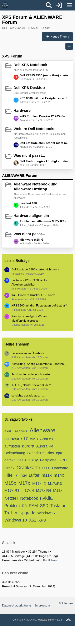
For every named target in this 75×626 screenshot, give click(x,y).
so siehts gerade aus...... (27, 395)
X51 (32, 520)
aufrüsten (12, 446)
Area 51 (46, 439)
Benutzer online (15, 573)
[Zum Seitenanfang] (68, 620)
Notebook (29, 498)
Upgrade (27, 512)
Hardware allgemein (31, 216)
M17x (24, 483)
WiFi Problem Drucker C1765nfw (42, 116)
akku (8, 431)
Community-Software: (37, 619)
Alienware (42, 430)
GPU (63, 460)
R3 (24, 506)
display (31, 460)
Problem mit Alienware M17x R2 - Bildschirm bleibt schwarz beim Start (45, 221)
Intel (23, 475)
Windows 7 (46, 513)
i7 (16, 475)
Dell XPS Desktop (29, 88)
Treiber (10, 512)
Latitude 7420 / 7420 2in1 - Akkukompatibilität (29, 282)
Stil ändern (66, 603)
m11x (47, 475)
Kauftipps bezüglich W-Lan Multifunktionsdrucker (29, 318)
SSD (44, 505)
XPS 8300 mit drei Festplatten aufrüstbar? (45, 98)
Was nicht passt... (29, 155)
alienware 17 (16, 438)
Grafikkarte (28, 467)
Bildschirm (36, 453)
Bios (50, 453)
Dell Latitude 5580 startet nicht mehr (45, 143)
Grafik (9, 468)
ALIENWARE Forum (19, 175)
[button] (69, 46)
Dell (20, 460)
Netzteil (11, 498)
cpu (59, 453)
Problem (12, 505)
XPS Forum (12, 56)
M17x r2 (39, 483)
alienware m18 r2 (31, 239)
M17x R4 (43, 490)
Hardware (22, 110)
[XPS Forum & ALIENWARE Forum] (5, 5)
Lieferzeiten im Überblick (27, 353)
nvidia (46, 498)
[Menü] (69, 5)
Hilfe (8, 475)
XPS (42, 520)
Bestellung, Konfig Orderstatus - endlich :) (38, 363)
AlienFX (21, 431)
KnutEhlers (50, 560)
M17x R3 (11, 490)
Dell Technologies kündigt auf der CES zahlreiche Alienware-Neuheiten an (45, 161)
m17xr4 (27, 490)
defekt (9, 460)
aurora (28, 446)
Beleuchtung (14, 453)
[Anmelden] (59, 5)
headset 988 (28, 203)
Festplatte (48, 460)
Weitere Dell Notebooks (34, 129)
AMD (34, 439)
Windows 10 (15, 520)
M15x (10, 483)
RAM (33, 505)
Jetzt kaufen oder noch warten (31, 374)
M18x (57, 490)
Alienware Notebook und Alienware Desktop (36, 186)
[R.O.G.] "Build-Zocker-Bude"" (31, 385)
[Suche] (49, 5)
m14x (59, 475)
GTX (46, 468)
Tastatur (57, 505)
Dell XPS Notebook (30, 65)
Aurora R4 (44, 446)
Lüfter (34, 475)
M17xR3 (55, 483)
